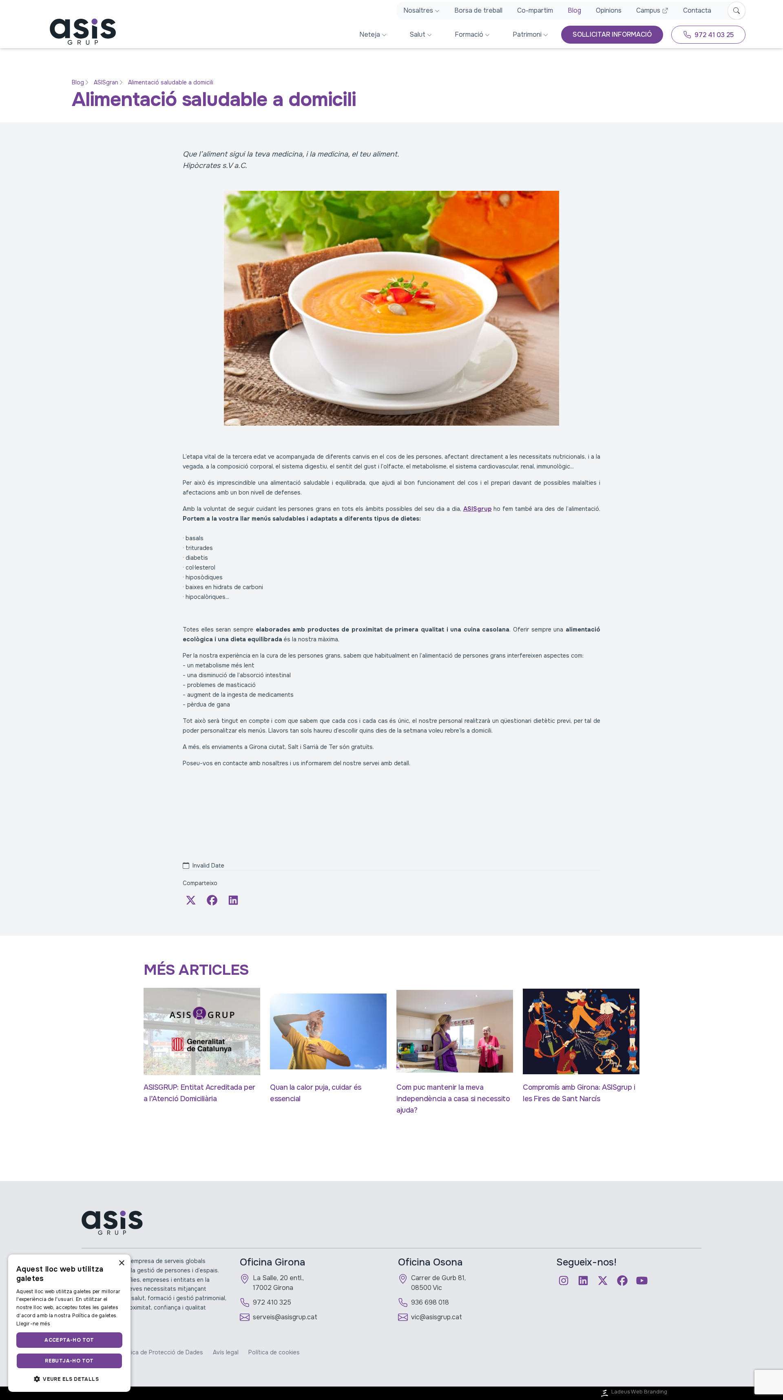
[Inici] (77, 31)
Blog (574, 10)
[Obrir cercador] (736, 11)
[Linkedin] (583, 1280)
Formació (469, 34)
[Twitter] (191, 900)
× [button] (121, 1263)
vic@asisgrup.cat (436, 1317)
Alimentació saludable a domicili (170, 82)
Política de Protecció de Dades (161, 1352)
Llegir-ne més (33, 1324)
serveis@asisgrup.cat (285, 1317)
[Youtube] (642, 1280)
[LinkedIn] (233, 900)
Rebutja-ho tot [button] (69, 1361)
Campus (648, 10)
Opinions (609, 10)
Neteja (369, 34)
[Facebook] (212, 900)
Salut (417, 34)
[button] (69, 1379)
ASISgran (106, 82)
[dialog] (69, 1323)
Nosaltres (418, 10)
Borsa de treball (478, 10)
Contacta (697, 10)
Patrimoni (527, 34)
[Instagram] (563, 1280)
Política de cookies (274, 1352)
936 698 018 (430, 1302)
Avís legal (226, 1352)
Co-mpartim (535, 10)
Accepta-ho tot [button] (69, 1340)
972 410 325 (272, 1302)
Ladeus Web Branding (639, 1392)
